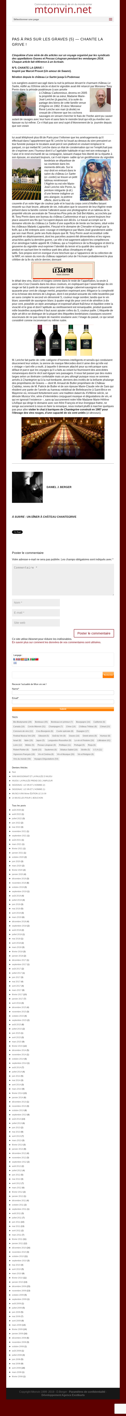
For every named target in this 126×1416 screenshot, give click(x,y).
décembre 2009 (19, 1286)
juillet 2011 (17, 1218)
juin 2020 (16, 861)
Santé (36, 750)
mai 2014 (16, 1080)
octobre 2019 (18, 887)
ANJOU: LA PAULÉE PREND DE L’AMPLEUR (32, 781)
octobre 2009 (18, 1295)
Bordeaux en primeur (62, 722)
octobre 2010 (18, 1256)
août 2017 (16, 969)
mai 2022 (16, 827)
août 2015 (16, 1024)
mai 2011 (16, 1226)
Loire (17, 745)
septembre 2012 (19, 1162)
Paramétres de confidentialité (87, 1391)
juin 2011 (16, 1222)
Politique (65, 745)
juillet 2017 (17, 973)
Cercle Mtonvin (36, 726)
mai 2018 (16, 939)
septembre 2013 (19, 1115)
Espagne (83, 731)
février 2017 (17, 994)
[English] (18, 659)
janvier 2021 (17, 853)
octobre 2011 (18, 1205)
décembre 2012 (19, 1153)
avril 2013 (16, 1136)
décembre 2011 (19, 1200)
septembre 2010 (19, 1260)
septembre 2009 (19, 1299)
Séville (85, 750)
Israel (17, 740)
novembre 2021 (19, 831)
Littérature (103, 740)
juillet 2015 (17, 1029)
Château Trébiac (88, 726)
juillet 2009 (17, 1308)
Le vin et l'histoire (84, 740)
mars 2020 (16, 866)
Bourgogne (83, 722)
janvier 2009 (17, 1333)
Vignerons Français (24, 754)
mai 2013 (16, 1132)
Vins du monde (22, 759)
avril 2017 (16, 986)
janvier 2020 (17, 874)
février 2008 (17, 1376)
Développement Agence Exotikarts (63, 1395)
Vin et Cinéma (46, 754)
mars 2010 (16, 1273)
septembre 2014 (19, 1063)
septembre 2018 (19, 926)
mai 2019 (16, 909)
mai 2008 (16, 1364)
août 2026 (16, 810)
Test (14, 772)
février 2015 (17, 1046)
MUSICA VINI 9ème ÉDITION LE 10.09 (29, 793)
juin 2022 (16, 823)
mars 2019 (16, 917)
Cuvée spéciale (64, 731)
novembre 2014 (19, 1054)
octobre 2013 (18, 1110)
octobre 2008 (18, 1346)
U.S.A (97, 750)
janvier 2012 (17, 1196)
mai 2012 (16, 1179)
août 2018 (16, 930)
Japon (40, 740)
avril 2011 (16, 1230)
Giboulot (43, 736)
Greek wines (90, 736)
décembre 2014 (19, 1050)
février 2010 (17, 1278)
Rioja (92, 745)
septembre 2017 (19, 964)
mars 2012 (16, 1188)
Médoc (29, 745)
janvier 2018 (17, 956)
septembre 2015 (19, 1020)
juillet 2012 (17, 1170)
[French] (15, 659)
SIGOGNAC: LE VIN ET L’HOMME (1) (28, 789)
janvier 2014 (17, 1097)
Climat (105, 726)
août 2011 (16, 1213)
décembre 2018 (19, 921)
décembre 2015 (19, 1007)
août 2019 (16, 896)
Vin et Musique (65, 754)
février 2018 (17, 951)
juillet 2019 (17, 900)
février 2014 (17, 1093)
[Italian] (29, 659)
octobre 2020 (18, 857)
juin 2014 (16, 1076)
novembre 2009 (19, 1291)
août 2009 (16, 1303)
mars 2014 (16, 1089)
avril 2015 (16, 1037)
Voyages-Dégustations (46, 759)
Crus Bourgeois (44, 731)
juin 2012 (16, 1175)
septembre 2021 (19, 836)
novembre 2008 (19, 1342)
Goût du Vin (59, 736)
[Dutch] (26, 659)
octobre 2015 (18, 1016)
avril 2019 (16, 913)
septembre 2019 (19, 891)
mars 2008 (16, 1372)
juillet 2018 (17, 934)
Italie (28, 740)
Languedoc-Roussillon (59, 740)
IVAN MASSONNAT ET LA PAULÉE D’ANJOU (32, 776)
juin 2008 (16, 1359)
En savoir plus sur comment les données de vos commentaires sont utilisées (56, 642)
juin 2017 (16, 977)
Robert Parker (21, 750)
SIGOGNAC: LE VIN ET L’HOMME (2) (28, 785)
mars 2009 (16, 1325)
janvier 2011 (17, 1243)
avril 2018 (16, 943)
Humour (105, 736)
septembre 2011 (19, 1209)
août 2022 (16, 814)
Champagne (56, 726)
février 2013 (17, 1145)
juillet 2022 (17, 818)
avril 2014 (16, 1085)
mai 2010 (16, 1265)
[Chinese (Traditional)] (36, 659)
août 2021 (16, 840)
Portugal (79, 745)
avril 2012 (16, 1183)
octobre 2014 (18, 1059)
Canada (19, 726)
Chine (71, 726)
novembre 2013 (19, 1106)
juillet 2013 (17, 1123)
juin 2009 (16, 1312)
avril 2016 (16, 1003)
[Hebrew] (15, 663)
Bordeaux (41, 722)
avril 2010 (16, 1269)
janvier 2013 (17, 1149)
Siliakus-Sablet (69, 750)
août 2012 (16, 1166)
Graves (74, 736)
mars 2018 (16, 947)
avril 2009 (16, 1321)
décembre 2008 (19, 1338)
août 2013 (16, 1119)
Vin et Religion (86, 754)
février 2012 (17, 1192)
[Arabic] (33, 659)
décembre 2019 (19, 878)
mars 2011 (16, 1235)
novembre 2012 (19, 1157)
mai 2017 (16, 981)
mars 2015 (16, 1042)
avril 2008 (16, 1368)
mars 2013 (16, 1140)
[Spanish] (22, 659)
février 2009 (17, 1329)
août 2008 (16, 1351)
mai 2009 (16, 1316)
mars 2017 (16, 990)
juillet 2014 (17, 1072)
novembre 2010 (19, 1252)
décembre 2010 (19, 1248)
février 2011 (17, 1239)
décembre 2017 (19, 960)
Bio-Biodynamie (22, 722)
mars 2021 (16, 844)
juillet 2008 (17, 1355)
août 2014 (16, 1067)
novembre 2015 (19, 1012)
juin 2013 (16, 1127)
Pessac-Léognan (47, 745)
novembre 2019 (19, 883)
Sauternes (51, 750)
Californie (99, 722)
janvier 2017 (17, 999)
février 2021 (17, 848)
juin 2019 (16, 904)
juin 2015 (16, 1033)
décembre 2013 (19, 1102)
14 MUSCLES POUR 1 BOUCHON (27, 798)
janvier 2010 (17, 1282)
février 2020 (17, 870)
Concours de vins (23, 731)
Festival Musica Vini (24, 736)
